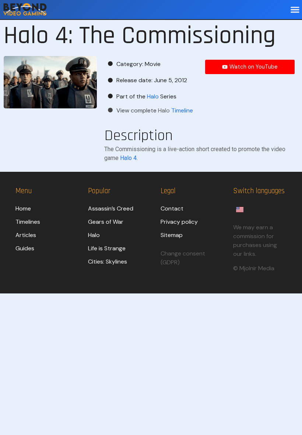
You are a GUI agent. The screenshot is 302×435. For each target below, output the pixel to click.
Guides (24, 248)
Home (23, 208)
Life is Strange (107, 248)
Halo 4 (128, 157)
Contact (172, 208)
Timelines (27, 222)
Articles (25, 235)
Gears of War (105, 222)
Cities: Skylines (107, 261)
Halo (94, 235)
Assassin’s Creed (110, 208)
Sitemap (172, 235)
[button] (295, 10)
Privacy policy (179, 222)
